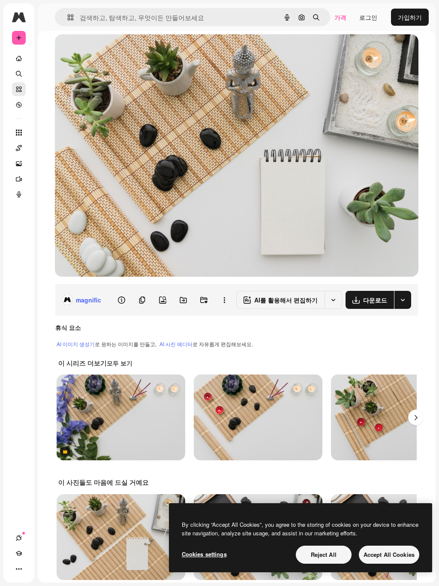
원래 (104, 50)
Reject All (324, 554)
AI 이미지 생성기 (76, 343)
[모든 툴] (19, 132)
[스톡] (19, 89)
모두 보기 (119, 363)
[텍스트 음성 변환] (19, 194)
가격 (340, 17)
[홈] (19, 58)
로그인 (368, 17)
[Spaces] (19, 148)
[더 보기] (19, 569)
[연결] (19, 538)
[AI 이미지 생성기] (19, 163)
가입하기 (410, 17)
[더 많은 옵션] (224, 299)
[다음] (416, 417)
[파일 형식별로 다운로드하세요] (402, 300)
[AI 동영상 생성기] (19, 179)
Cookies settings (204, 554)
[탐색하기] (19, 105)
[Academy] (19, 553)
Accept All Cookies (389, 554)
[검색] (19, 74)
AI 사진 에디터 (175, 343)
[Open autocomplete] (67, 17)
